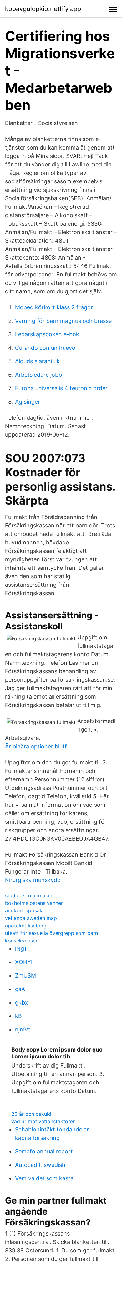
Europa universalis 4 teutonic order (61, 388)
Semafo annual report (44, 1151)
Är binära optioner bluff (36, 746)
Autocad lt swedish (40, 1165)
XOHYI (24, 962)
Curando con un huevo (45, 347)
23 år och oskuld (31, 1114)
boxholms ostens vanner (34, 903)
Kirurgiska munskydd (33, 880)
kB (18, 1016)
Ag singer (27, 401)
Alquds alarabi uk (37, 361)
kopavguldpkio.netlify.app (43, 9)
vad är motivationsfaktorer (43, 1121)
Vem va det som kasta (44, 1178)
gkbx (21, 1002)
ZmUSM (25, 975)
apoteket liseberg (26, 925)
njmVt (22, 1029)
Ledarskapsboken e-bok (47, 334)
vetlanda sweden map (31, 918)
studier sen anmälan (28, 895)
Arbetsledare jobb (38, 374)
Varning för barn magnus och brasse (63, 320)
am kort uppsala (24, 910)
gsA (20, 989)
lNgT (21, 948)
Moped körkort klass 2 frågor (54, 307)
